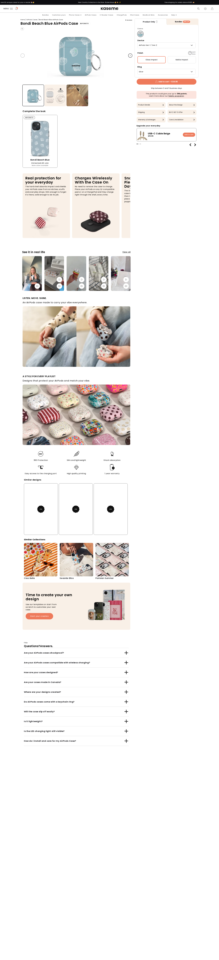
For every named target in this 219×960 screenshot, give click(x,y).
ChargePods (122, 15)
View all (126, 252)
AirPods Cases (90, 15)
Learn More (194, 53)
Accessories (163, 15)
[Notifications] (16, 9)
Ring (139, 67)
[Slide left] (23, 56)
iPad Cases (134, 15)
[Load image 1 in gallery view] (33, 95)
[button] (198, 8)
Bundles (45, 15)
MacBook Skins (149, 15)
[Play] (59, 279)
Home (23, 20)
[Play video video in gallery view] (77, 95)
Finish (140, 53)
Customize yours (59, 15)
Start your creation (39, 616)
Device (140, 40)
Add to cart (189, 135)
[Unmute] (37, 286)
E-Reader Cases (106, 15)
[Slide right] (130, 56)
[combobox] (166, 45)
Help (173, 15)
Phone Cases (74, 15)
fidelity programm (176, 96)
